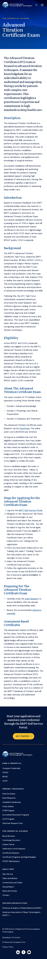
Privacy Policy (7, 947)
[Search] (36, 5)
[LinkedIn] (18, 952)
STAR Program (8, 810)
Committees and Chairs (12, 882)
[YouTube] (29, 952)
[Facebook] (23, 952)
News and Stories (9, 891)
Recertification (8, 836)
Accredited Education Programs (15, 815)
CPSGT (5, 772)
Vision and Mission (9, 878)
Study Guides (8, 806)
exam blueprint (32, 598)
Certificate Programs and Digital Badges (19, 857)
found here (25, 428)
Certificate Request (10, 853)
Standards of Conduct (11, 937)
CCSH (4, 781)
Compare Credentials (11, 768)
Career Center (8, 844)
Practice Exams (8, 794)
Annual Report (8, 887)
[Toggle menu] (42, 5)
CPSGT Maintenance (11, 861)
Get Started (22, 736)
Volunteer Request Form (12, 823)
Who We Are (7, 874)
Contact (6, 895)
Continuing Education (11, 840)
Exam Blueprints (9, 798)
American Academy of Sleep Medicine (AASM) (21, 908)
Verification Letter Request (13, 849)
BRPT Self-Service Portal (30, 510)
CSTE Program (8, 819)
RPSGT (5, 776)
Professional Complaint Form (13, 942)
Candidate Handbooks (11, 802)
